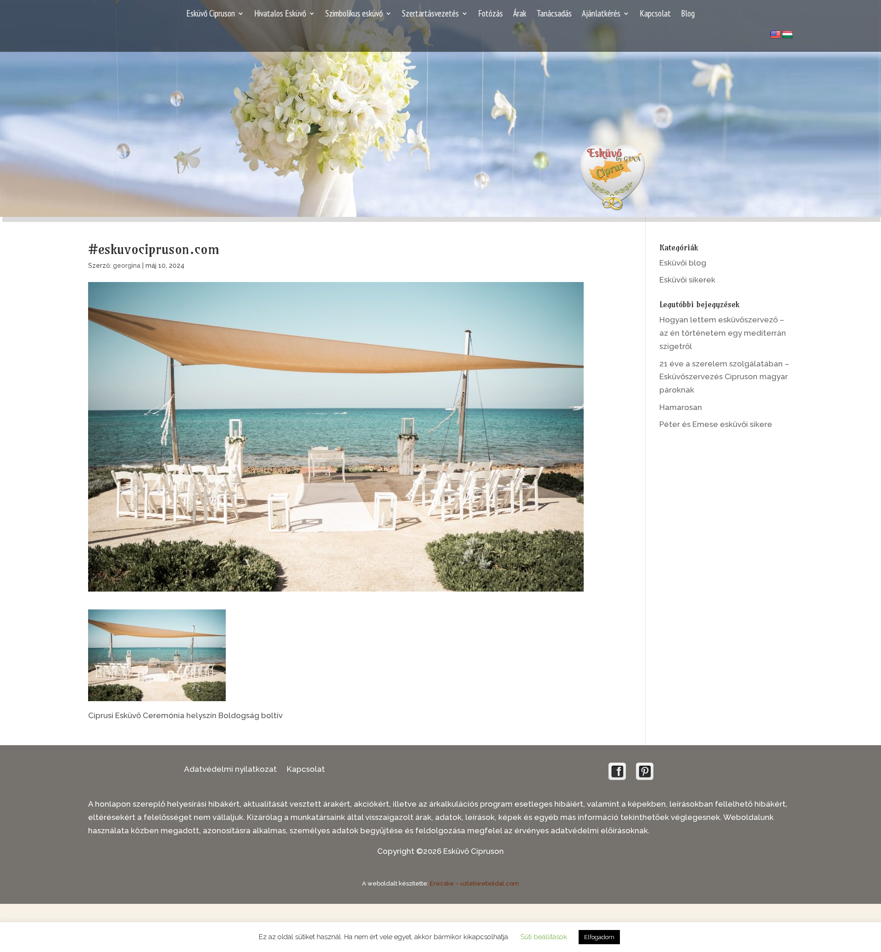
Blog (688, 14)
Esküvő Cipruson (210, 14)
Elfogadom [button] (599, 937)
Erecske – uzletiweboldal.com (474, 883)
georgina (126, 265)
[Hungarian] (787, 34)
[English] (775, 34)
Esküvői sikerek (687, 279)
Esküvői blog (682, 262)
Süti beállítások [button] (543, 937)
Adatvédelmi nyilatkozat (230, 770)
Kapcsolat (655, 14)
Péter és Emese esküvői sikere (715, 424)
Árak (519, 14)
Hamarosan (680, 407)
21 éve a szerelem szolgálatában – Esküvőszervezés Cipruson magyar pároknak (724, 377)
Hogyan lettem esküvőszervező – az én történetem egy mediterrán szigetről (722, 333)
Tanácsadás (554, 14)
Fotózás (490, 14)
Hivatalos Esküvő (280, 14)
